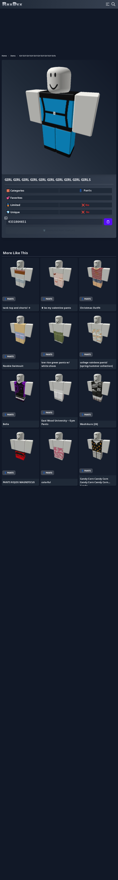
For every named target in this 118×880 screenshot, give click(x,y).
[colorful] (59, 457)
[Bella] (20, 399)
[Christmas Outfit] (97, 284)
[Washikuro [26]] (97, 399)
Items (13, 56)
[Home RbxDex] (15, 4)
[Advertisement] (59, 30)
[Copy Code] (108, 221)
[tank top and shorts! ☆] (20, 284)
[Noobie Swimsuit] (20, 340)
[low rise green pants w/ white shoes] (59, 340)
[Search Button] (113, 4)
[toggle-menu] (107, 4)
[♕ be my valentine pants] (59, 284)
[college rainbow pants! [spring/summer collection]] (97, 340)
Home (4, 56)
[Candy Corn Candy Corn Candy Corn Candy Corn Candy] (97, 457)
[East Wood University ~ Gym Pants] (59, 399)
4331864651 (17, 221)
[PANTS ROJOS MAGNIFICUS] (20, 457)
